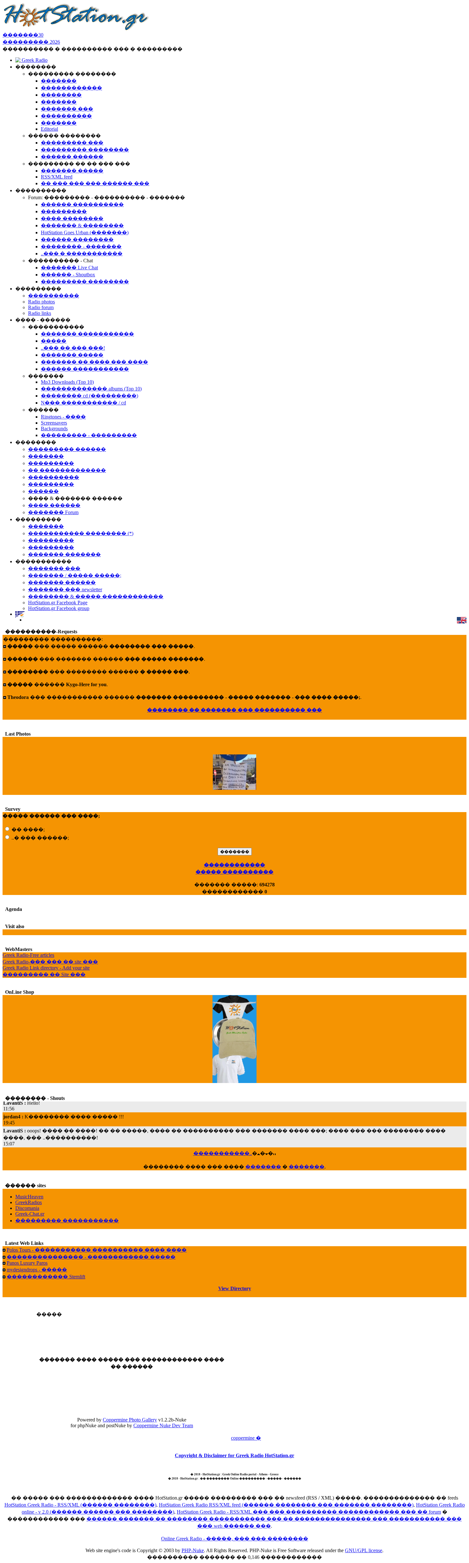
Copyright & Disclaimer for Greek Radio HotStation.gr (234, 1455)
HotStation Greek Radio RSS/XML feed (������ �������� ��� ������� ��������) (286, 1505)
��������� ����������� (67, 1220)
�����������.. (222, 1153)
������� (263, 1166)
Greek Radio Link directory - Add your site (46, 968)
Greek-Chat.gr (29, 1214)
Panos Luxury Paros (27, 1263)
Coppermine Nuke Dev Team (163, 1425)
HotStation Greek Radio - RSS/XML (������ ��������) (80, 1505)
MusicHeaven (29, 1196)
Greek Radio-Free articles (28, 955)
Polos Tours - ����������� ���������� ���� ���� (97, 1250)
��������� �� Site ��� (44, 974)
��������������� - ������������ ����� (91, 1257)
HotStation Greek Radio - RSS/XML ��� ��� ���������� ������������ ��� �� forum (309, 1512)
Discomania (27, 1208)
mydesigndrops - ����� (37, 1269)
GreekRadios (28, 1202)
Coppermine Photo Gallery (130, 1419)
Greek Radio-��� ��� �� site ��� (50, 961)
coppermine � (246, 1438)
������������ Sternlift (46, 1276)
